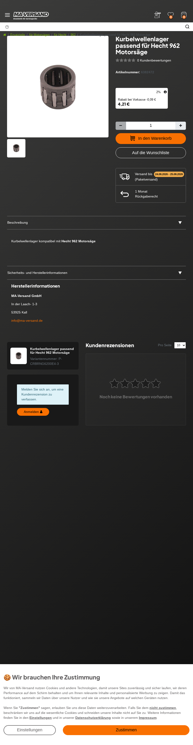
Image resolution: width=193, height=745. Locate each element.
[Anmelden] (157, 15)
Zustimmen (126, 730)
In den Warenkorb (155, 138)
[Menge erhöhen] (181, 126)
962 (73, 35)
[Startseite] (4, 35)
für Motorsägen (39, 35)
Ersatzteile (17, 35)
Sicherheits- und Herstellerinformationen (37, 273)
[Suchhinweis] (7, 27)
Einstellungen (29, 730)
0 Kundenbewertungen (154, 60)
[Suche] (187, 26)
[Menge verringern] (121, 126)
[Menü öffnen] (7, 15)
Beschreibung (17, 222)
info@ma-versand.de (27, 320)
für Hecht (60, 35)
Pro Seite (165, 345)
